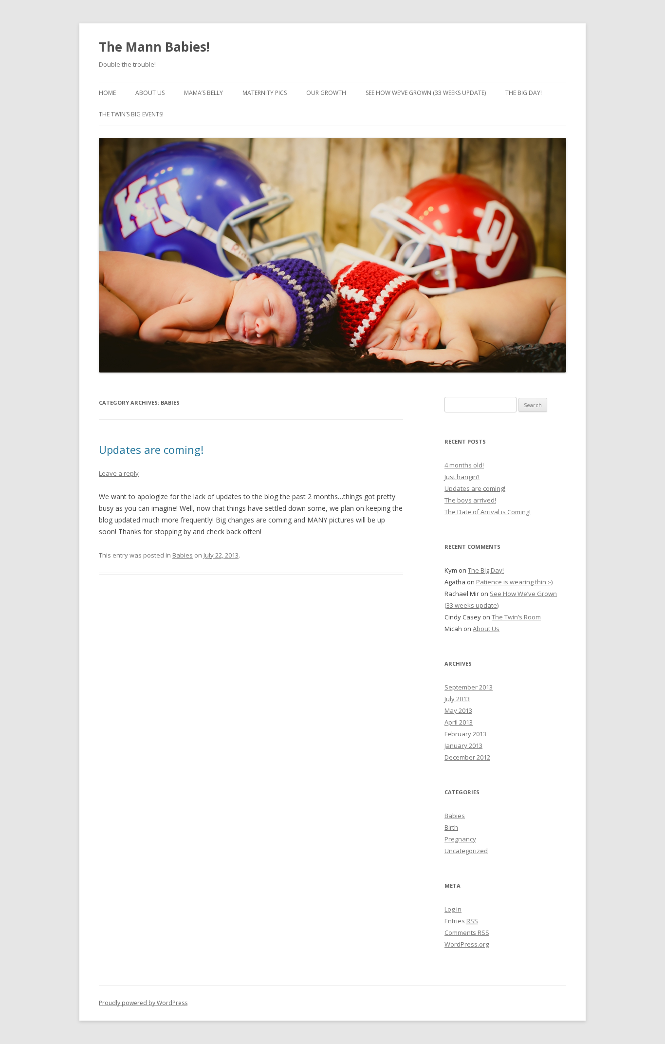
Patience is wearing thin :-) (514, 582)
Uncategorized (466, 850)
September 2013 (468, 687)
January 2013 (463, 745)
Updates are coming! (151, 449)
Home (107, 93)
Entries (461, 920)
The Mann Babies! (154, 47)
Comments (466, 932)
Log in (453, 909)
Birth (451, 827)
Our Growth (326, 93)
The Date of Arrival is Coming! (487, 511)
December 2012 (467, 757)
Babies (182, 555)
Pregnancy (460, 839)
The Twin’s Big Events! (131, 114)
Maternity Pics (264, 93)
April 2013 (458, 722)
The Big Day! (523, 93)
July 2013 (457, 698)
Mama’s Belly (203, 93)
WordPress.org (466, 944)
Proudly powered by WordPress (143, 1003)
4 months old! (464, 465)
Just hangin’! (462, 476)
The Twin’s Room (516, 617)
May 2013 (458, 710)
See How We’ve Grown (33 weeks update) (426, 93)
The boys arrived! (470, 500)
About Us (150, 93)
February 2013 (465, 733)
